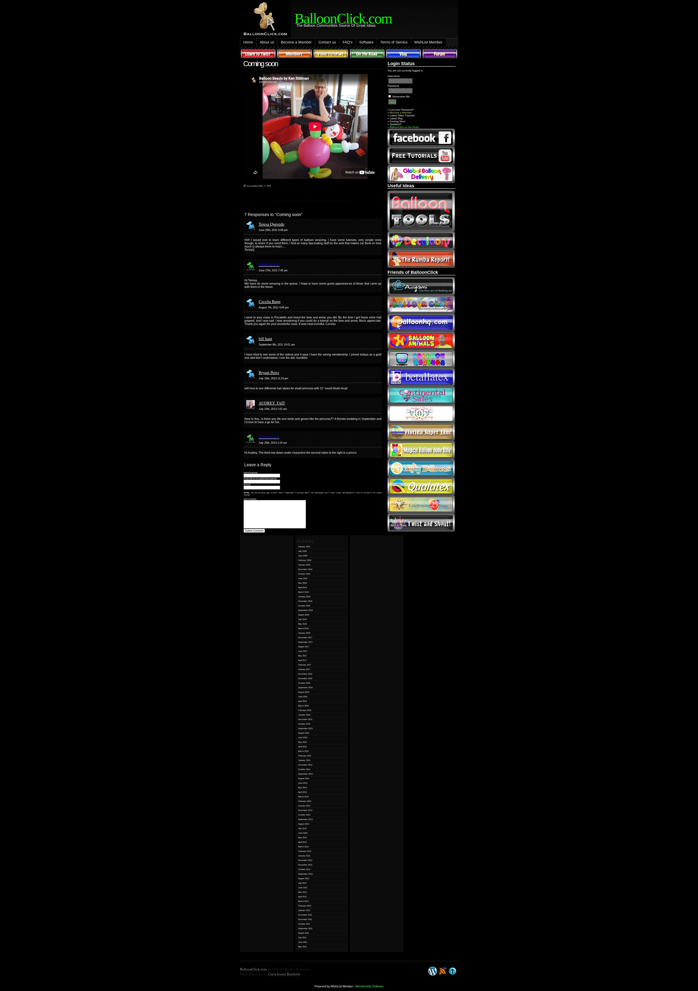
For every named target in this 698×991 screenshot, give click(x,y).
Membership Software (369, 986)
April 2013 (302, 842)
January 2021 (304, 547)
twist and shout (421, 523)
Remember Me (401, 96)
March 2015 (303, 751)
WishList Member (428, 42)
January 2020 (304, 565)
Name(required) (251, 472)
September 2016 (305, 687)
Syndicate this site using (442, 971)
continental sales (421, 395)
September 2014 (305, 774)
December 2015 (305, 719)
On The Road (367, 53)
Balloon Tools (421, 211)
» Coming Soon (396, 121)
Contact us (327, 42)
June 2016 (302, 697)
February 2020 (304, 560)
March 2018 (303, 628)
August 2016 (303, 692)
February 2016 (304, 710)
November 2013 (305, 810)
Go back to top (452, 971)
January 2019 (304, 597)
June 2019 (302, 578)
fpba (421, 413)
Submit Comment (254, 530)
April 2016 (302, 701)
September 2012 (305, 874)
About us (267, 42)
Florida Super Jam (421, 432)
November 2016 (305, 678)
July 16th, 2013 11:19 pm (273, 378)
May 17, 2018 (265, 185)
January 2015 (304, 760)
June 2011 (302, 942)
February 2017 (304, 665)
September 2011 (305, 928)
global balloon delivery (421, 174)
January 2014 (304, 806)
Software (366, 42)
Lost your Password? (402, 109)
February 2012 (304, 906)
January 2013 (304, 856)
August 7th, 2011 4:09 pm (274, 307)
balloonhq (421, 322)
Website (247, 484)
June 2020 (302, 556)
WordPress (432, 971)
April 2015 (302, 747)
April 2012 (302, 897)
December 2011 (305, 915)
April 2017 (302, 660)
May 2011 (302, 947)
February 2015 (304, 756)
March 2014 (303, 797)
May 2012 (302, 892)
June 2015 (302, 737)
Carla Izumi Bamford (284, 974)
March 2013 (303, 847)
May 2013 (302, 837)
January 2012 (304, 910)
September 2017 (305, 642)
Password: (394, 85)
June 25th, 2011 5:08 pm (273, 229)
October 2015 (304, 724)
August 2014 (303, 778)
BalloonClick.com (253, 969)
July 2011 (302, 937)
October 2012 (304, 869)
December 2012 (305, 860)
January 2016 (304, 715)
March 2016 (303, 706)
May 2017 (302, 656)
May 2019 (302, 583)
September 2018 (305, 610)
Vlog (403, 53)
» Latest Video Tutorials (401, 115)
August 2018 (303, 615)
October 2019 (304, 574)
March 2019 (303, 592)
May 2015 (302, 742)
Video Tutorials (331, 53)
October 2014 (304, 769)
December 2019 (305, 569)
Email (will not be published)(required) (260, 478)
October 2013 (304, 815)
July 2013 (302, 828)
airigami (421, 286)
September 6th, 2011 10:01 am (277, 344)
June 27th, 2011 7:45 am (273, 270)
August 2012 (303, 878)
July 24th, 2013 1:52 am (273, 408)
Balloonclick (269, 264)
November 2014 (305, 765)
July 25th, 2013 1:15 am (273, 442)
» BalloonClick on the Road (403, 127)
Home (248, 42)
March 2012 (303, 901)
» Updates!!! (395, 124)
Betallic (421, 377)
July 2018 (302, 619)
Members (294, 53)
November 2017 (305, 637)
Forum (440, 53)
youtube (421, 156)
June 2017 (302, 651)
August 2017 (303, 647)
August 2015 (303, 733)
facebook (421, 138)
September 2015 (305, 728)
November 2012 (305, 865)
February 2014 (304, 801)
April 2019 (302, 587)
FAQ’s (347, 42)
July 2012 (302, 883)
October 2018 (304, 606)
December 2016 (305, 674)
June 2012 (302, 887)
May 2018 (302, 624)
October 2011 (304, 924)
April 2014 (302, 792)
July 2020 (302, 551)
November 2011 (305, 919)
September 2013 (305, 819)
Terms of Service (394, 42)
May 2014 (302, 787)
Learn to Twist (258, 53)
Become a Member (296, 42)
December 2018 (305, 601)
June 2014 (302, 783)
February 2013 (304, 851)
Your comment (250, 499)
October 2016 (304, 683)
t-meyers (421, 504)
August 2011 (303, 933)
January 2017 (304, 669)
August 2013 (303, 824)
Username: (394, 76)
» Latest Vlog (395, 118)
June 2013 (302, 833)
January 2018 (304, 633)
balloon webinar (421, 359)
